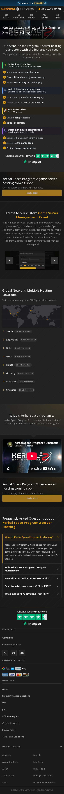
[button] (6, 16)
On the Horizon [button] (11, 747)
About (5, 689)
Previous (9, 260)
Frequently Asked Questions (16, 695)
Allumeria (6, 755)
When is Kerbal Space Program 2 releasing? (29, 537)
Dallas (9, 348)
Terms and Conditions (13, 736)
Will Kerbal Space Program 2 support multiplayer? (25, 569)
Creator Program (10, 723)
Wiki (4, 702)
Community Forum (11, 644)
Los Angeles (12, 339)
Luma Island (39, 768)
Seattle (9, 331)
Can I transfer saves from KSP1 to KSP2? (28, 586)
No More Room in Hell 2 (44, 782)
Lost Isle (37, 755)
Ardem (5, 768)
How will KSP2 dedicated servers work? (27, 578)
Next (54, 260)
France (9, 364)
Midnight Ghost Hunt (43, 775)
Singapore (11, 389)
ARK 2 (5, 782)
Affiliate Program (10, 716)
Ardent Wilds (8, 775)
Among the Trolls (10, 762)
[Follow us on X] (5, 653)
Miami (9, 356)
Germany (10, 373)
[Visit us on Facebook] (14, 653)
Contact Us (7, 637)
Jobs (4, 709)
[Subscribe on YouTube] (22, 653)
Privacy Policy (8, 729)
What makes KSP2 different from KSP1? (27, 593)
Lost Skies (38, 762)
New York (11, 381)
